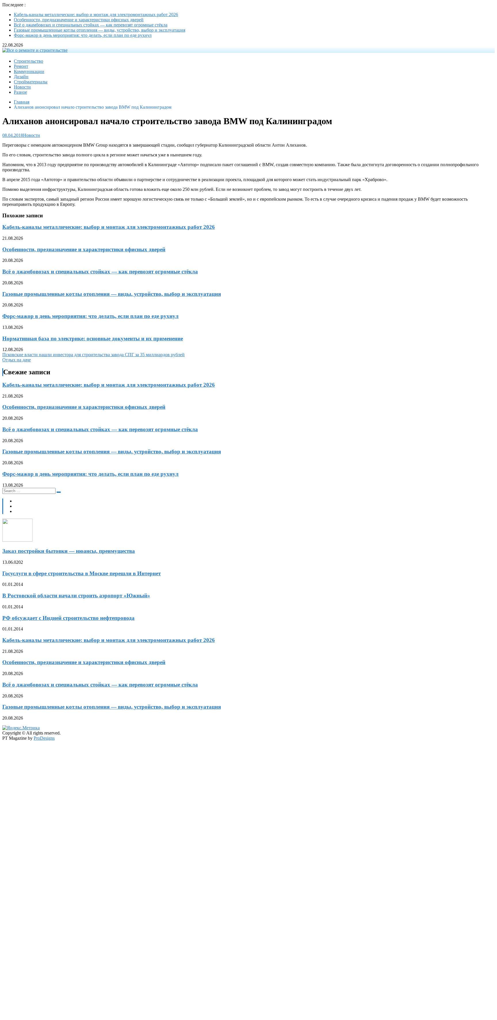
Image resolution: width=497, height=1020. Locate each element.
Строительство (28, 61)
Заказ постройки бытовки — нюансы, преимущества (68, 551)
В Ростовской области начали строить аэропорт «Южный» (76, 596)
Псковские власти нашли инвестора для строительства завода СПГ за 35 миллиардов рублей (93, 354)
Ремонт (21, 66)
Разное (20, 92)
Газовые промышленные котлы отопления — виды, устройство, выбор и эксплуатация (99, 30)
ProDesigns (44, 738)
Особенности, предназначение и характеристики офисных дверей (79, 19)
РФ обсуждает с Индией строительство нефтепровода (68, 618)
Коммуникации (29, 71)
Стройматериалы (30, 81)
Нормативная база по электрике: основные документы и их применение (92, 338)
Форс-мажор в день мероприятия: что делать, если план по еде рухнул (83, 35)
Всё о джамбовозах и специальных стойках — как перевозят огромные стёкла (90, 24)
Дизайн (21, 76)
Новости (22, 87)
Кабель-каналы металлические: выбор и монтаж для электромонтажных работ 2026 (96, 14)
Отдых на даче (16, 359)
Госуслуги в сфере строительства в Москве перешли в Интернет (81, 573)
